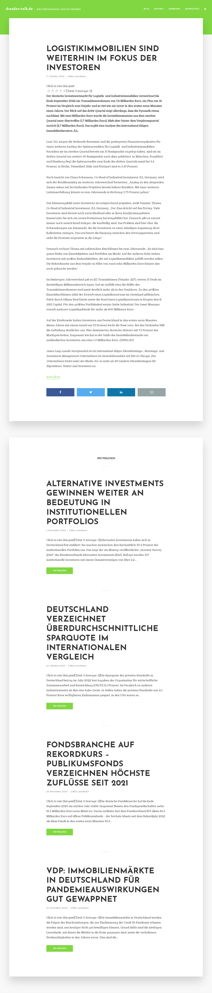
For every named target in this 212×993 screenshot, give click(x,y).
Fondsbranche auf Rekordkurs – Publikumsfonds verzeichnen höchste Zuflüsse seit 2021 (98, 764)
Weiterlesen (59, 571)
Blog (146, 9)
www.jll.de (53, 377)
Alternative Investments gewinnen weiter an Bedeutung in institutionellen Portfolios (105, 503)
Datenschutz (192, 9)
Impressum (174, 9)
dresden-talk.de (19, 9)
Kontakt (159, 9)
